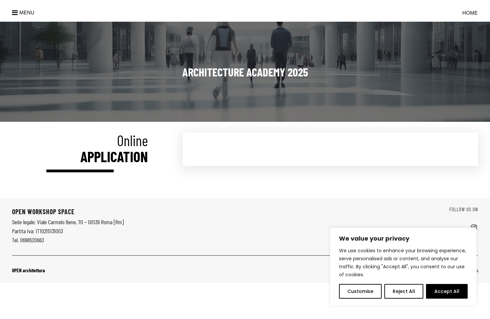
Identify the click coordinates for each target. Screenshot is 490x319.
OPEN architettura (28, 270)
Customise (360, 291)
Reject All (404, 291)
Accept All (446, 291)
